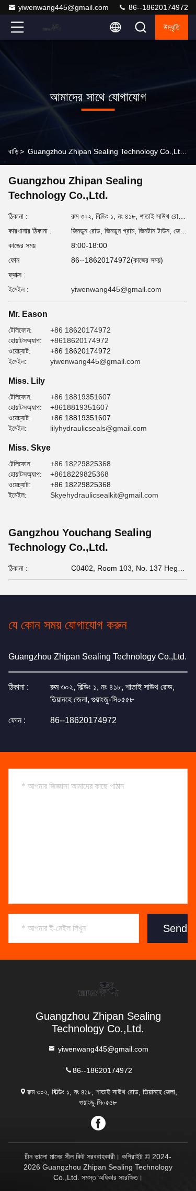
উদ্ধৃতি (172, 27)
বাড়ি (13, 151)
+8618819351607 (79, 407)
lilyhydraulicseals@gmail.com (98, 428)
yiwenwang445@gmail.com (63, 7)
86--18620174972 (157, 7)
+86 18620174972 (80, 330)
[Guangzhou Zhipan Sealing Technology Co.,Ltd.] (52, 27)
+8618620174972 (79, 340)
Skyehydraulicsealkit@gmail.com (104, 495)
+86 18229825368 (80, 463)
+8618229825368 (79, 474)
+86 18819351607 (80, 397)
